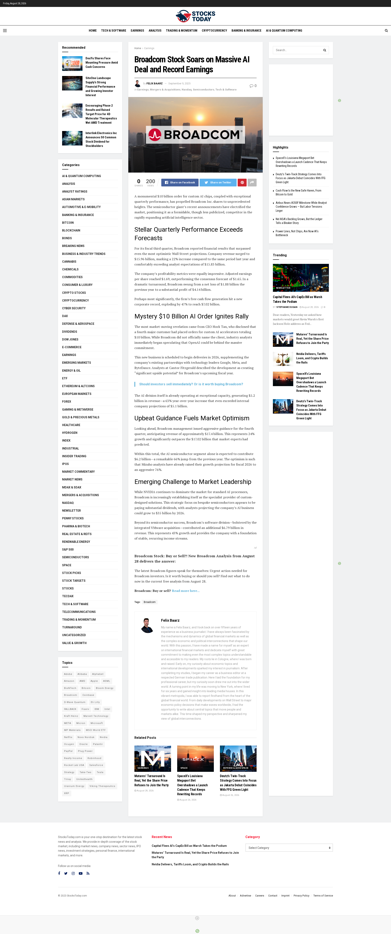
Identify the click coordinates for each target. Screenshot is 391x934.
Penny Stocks (73, 518)
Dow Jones (70, 339)
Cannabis (69, 261)
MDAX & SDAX (71, 487)
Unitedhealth (84, 779)
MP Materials (72, 730)
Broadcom (150, 602)
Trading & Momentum (181, 30)
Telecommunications (79, 611)
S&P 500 (68, 549)
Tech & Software (113, 30)
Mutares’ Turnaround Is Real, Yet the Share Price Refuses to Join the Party (151, 780)
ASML (106, 681)
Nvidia (104, 737)
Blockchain (71, 230)
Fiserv (85, 709)
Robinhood (94, 758)
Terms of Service (323, 895)
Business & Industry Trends (83, 254)
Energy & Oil (71, 370)
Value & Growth (74, 643)
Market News (72, 479)
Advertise (245, 895)
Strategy (69, 772)
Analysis (155, 30)
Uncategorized (74, 635)
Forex (66, 401)
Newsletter (71, 510)
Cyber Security (74, 308)
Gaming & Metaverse (77, 409)
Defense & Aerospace (236, 768)
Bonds (67, 238)
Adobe (68, 674)
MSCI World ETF (96, 730)
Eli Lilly (95, 702)
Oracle (83, 744)
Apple (94, 681)
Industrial (70, 448)
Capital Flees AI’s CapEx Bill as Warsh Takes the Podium (189, 845)
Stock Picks (71, 573)
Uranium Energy (74, 786)
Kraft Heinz (71, 716)
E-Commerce (71, 347)
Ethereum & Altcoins (78, 386)
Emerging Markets (76, 362)
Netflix (68, 737)
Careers (259, 895)
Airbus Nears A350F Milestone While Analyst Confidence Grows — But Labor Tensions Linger (301, 206)
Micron (80, 723)
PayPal (68, 751)
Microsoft (97, 723)
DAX (65, 316)
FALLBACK (70, 709)
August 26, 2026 (187, 800)
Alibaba (82, 674)
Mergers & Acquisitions (165, 89)
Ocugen (69, 744)
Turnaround (72, 627)
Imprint (285, 895)
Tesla (100, 772)
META (67, 723)
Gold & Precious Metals (80, 417)
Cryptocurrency (214, 30)
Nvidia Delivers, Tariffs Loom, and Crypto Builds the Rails (312, 358)
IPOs (65, 464)
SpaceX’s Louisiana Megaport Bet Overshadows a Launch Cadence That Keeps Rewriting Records (192, 785)
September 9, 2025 (179, 83)
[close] (197, 918)
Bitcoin (68, 222)
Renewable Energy (76, 541)
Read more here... (186, 590)
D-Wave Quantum (75, 702)
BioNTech (70, 688)
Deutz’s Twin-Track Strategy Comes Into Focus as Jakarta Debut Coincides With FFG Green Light (300, 178)
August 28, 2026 (145, 790)
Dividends (69, 331)
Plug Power (85, 751)
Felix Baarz (154, 83)
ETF (64, 378)
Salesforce (96, 765)
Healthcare (71, 425)
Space (184, 768)
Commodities (72, 277)
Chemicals (70, 269)
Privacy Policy (301, 895)
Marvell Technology (95, 716)
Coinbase (88, 695)
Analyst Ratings (74, 191)
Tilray (67, 779)
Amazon (69, 681)
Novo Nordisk (86, 737)
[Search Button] (325, 50)
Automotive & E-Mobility (81, 207)
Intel (107, 709)
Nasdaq (187, 89)
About (232, 895)
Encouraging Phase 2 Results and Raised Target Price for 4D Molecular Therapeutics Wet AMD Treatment (101, 114)
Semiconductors (203, 89)
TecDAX (68, 596)
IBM (96, 709)
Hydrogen (69, 432)
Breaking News (73, 246)
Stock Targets (74, 580)
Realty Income (73, 758)
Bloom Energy (104, 688)
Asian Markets (73, 199)
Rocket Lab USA (74, 765)
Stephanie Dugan (286, 307)
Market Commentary (78, 471)
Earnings (137, 30)
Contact (272, 895)
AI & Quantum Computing (284, 30)
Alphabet (97, 674)
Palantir (98, 744)
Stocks (68, 588)
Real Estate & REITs (77, 534)
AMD (82, 681)
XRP (66, 793)
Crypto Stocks (74, 292)
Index (66, 440)
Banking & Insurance (246, 30)
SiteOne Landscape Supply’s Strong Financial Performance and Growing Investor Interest (100, 86)
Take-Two (85, 772)
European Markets (76, 393)
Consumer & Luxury (77, 284)
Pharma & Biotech (76, 526)
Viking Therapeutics (102, 786)
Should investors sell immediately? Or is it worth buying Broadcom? (191, 384)
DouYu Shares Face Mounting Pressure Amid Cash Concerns (102, 62)
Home (93, 30)
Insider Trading (74, 456)
